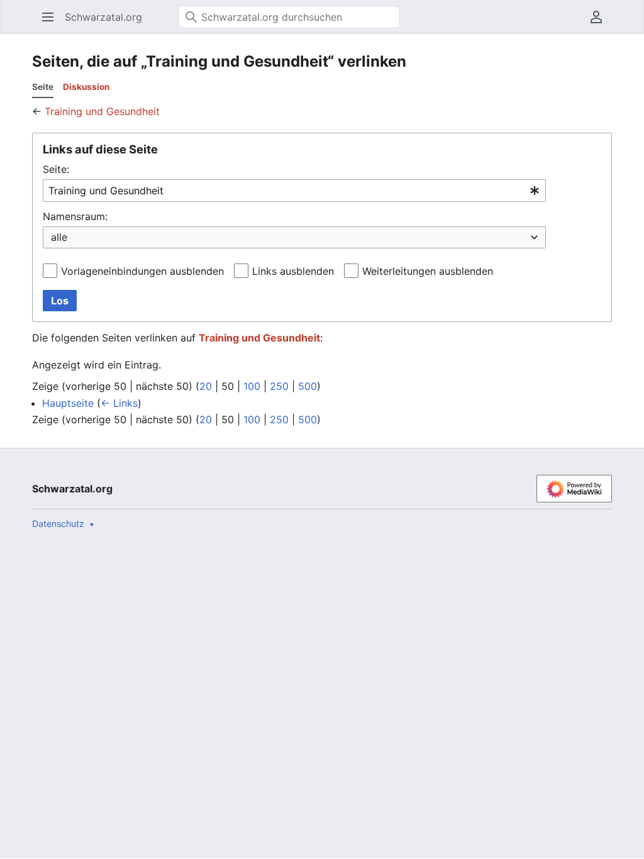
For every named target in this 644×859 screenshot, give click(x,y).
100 (251, 386)
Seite (42, 87)
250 (279, 386)
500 (307, 386)
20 (205, 386)
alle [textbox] (59, 237)
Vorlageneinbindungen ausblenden (142, 271)
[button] (44, 17)
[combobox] (294, 190)
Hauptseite (68, 403)
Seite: (56, 169)
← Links (119, 403)
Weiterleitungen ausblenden (427, 271)
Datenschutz (58, 523)
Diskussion (86, 87)
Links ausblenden (293, 271)
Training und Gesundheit (102, 111)
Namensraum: (75, 216)
